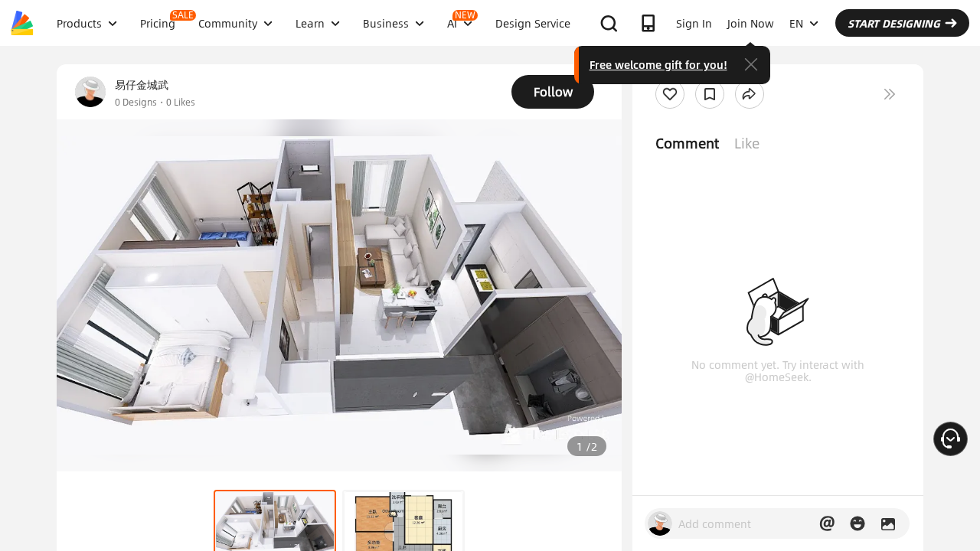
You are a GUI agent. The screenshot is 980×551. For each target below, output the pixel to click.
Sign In (694, 23)
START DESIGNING (894, 23)
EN (796, 23)
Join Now (750, 23)
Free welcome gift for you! (658, 64)
